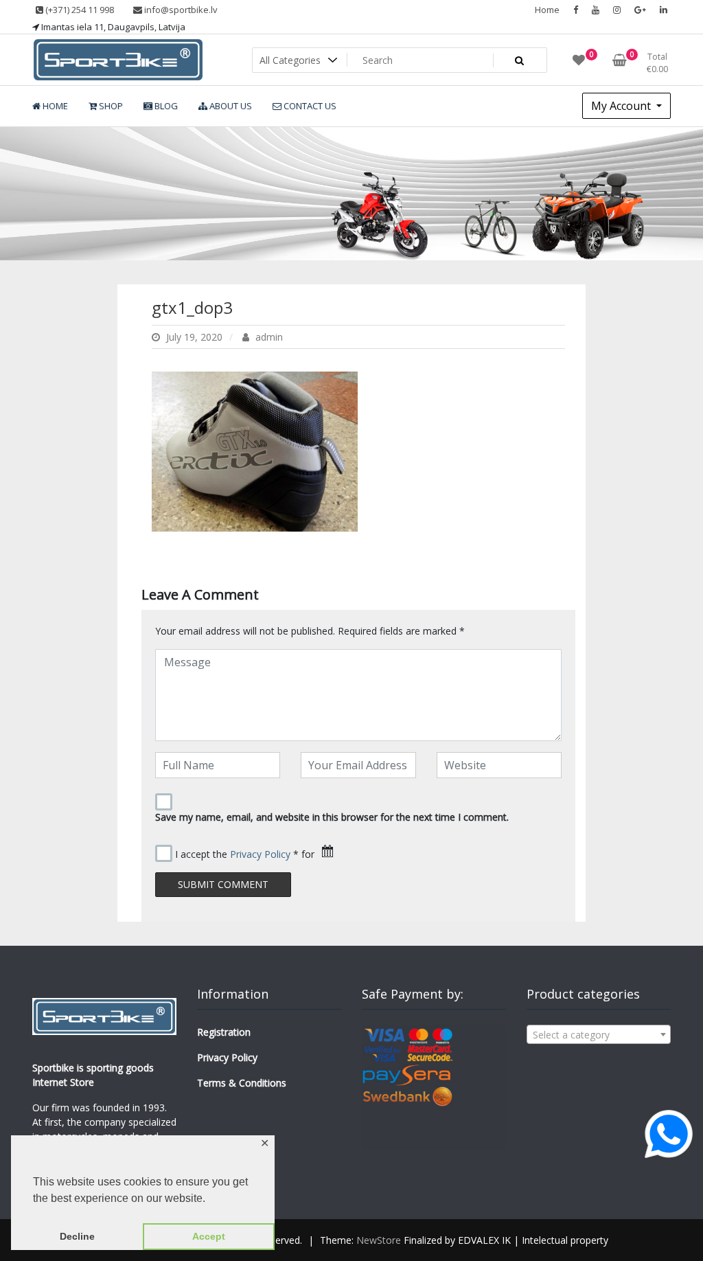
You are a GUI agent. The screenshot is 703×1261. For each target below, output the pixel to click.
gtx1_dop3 (192, 307)
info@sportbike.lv (180, 9)
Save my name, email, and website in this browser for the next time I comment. (332, 816)
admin (268, 336)
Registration (224, 1031)
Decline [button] (77, 1236)
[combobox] (599, 1034)
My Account (622, 105)
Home (547, 9)
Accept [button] (208, 1236)
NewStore (378, 1240)
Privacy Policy (260, 854)
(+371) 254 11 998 (78, 9)
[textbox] (598, 1035)
